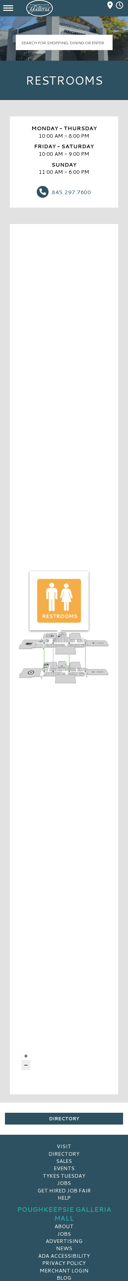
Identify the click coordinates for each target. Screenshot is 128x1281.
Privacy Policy (64, 1263)
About (64, 1226)
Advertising (64, 1241)
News (64, 1248)
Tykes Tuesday (64, 1175)
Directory (64, 1118)
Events (64, 1168)
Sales (64, 1161)
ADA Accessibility (64, 1255)
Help (64, 1197)
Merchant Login (64, 1270)
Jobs (64, 1183)
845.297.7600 (71, 192)
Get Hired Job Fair (64, 1190)
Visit (64, 1146)
